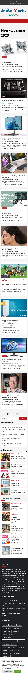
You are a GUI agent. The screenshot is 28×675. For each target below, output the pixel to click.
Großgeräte (13, 634)
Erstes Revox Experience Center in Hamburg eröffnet (13, 435)
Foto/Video (13, 453)
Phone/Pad (6, 644)
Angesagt (12, 625)
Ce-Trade (9, 3)
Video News (16, 653)
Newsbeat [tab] (16, 499)
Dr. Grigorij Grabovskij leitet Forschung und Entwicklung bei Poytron (13, 396)
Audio (3, 96)
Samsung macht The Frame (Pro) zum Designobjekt (11, 444)
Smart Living (5, 316)
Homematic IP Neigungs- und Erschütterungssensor (10, 321)
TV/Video (4, 57)
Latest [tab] (3, 499)
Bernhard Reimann (14, 64)
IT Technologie (7, 637)
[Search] (25, 21)
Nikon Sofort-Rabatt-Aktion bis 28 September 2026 (14, 430)
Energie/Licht (7, 631)
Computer (4, 134)
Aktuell (12, 463)
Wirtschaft (6, 656)
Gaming (5, 634)
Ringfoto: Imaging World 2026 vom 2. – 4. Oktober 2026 (13, 439)
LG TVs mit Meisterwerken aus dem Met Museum (18, 492)
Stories (14, 647)
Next (19, 413)
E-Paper (14, 3)
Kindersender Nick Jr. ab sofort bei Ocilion (14, 284)
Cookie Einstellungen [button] (7, 671)
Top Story (18, 453)
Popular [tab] (9, 499)
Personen (4, 392)
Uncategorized (14, 514)
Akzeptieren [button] (17, 671)
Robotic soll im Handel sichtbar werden (12, 427)
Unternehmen (7, 653)
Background (6, 628)
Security (13, 644)
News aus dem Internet (9, 641)
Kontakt (19, 3)
